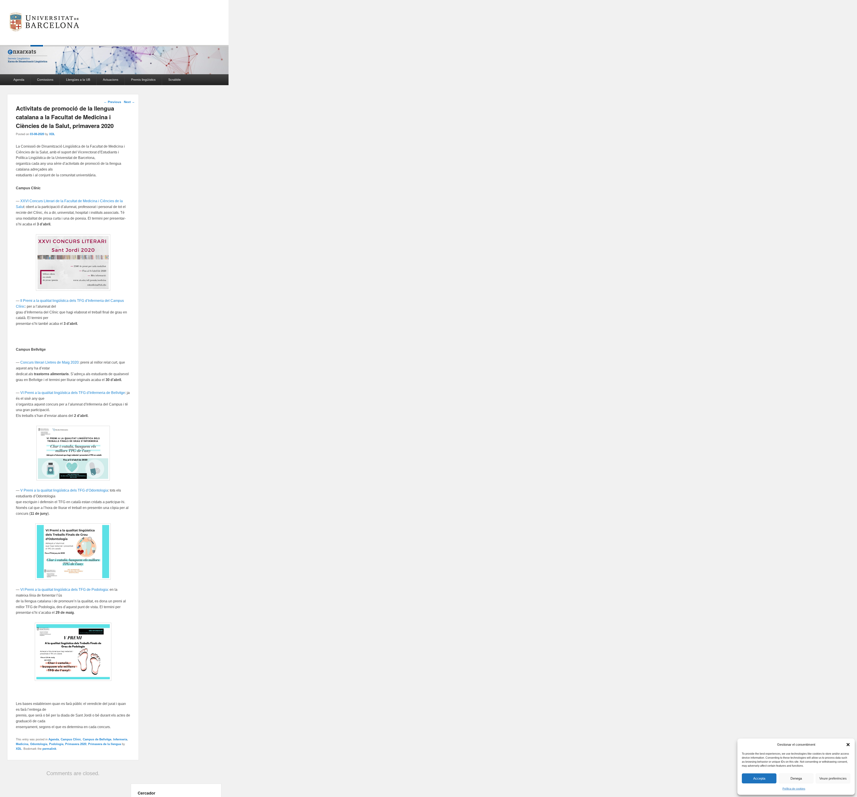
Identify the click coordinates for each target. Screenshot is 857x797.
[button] (848, 744)
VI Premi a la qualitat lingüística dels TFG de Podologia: (64, 589)
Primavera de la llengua (104, 744)
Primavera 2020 (75, 744)
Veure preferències (833, 778)
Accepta (759, 778)
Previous (112, 102)
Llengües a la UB (78, 79)
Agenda (18, 79)
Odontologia (38, 744)
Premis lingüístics (143, 79)
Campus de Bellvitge (97, 739)
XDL (52, 134)
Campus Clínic (71, 739)
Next (129, 102)
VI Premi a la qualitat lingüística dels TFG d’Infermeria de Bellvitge (72, 393)
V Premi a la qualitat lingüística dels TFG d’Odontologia (63, 490)
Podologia (56, 744)
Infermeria (120, 739)
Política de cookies (793, 788)
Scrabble (174, 79)
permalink (49, 748)
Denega (796, 778)
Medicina (22, 744)
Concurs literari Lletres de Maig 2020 (49, 362)
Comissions (45, 79)
